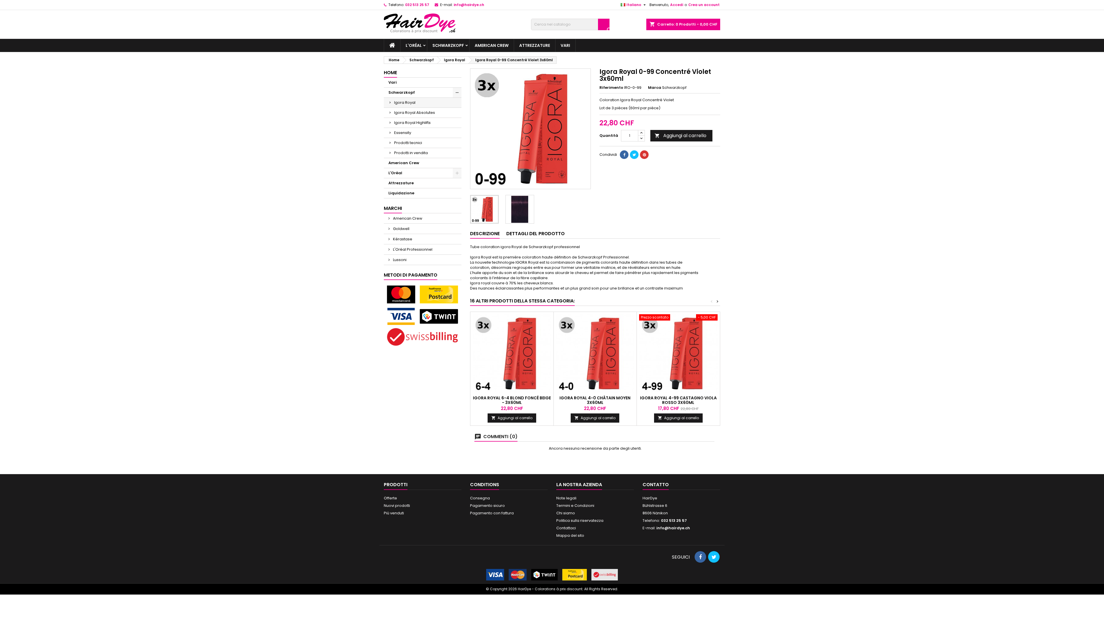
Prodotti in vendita (411, 153)
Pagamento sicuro (487, 505)
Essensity (402, 132)
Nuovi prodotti (397, 505)
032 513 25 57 (417, 4)
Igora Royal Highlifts (412, 122)
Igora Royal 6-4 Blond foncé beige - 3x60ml (512, 400)
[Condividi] (624, 154)
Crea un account (704, 4)
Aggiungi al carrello (680, 135)
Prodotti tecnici (408, 142)
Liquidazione (401, 193)
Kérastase (402, 239)
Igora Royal (404, 102)
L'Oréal (414, 45)
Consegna (480, 498)
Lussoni (399, 259)
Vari (565, 45)
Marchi (393, 208)
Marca (654, 87)
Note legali (566, 498)
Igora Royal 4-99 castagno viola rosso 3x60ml (678, 400)
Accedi (676, 4)
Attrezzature (534, 45)
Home (390, 72)
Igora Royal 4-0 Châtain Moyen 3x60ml (594, 400)
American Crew (492, 45)
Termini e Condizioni (575, 505)
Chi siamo (565, 513)
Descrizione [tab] (485, 233)
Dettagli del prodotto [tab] (535, 233)
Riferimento (611, 87)
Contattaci (566, 528)
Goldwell (400, 228)
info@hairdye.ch (469, 4)
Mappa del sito (570, 535)
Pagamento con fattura (492, 513)
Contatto (656, 484)
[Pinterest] (644, 154)
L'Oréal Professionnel (412, 249)
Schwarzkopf (448, 45)
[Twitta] (634, 154)
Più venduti (394, 513)
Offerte (390, 498)
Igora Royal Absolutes (414, 112)
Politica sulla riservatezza (579, 520)
